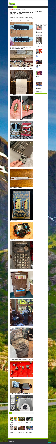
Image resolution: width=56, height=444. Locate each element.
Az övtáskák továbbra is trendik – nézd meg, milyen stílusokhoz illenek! (20, 9)
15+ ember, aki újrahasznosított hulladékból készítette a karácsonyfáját (21, 432)
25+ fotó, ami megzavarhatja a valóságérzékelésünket (29, 432)
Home (9, 7)
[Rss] (47, 0)
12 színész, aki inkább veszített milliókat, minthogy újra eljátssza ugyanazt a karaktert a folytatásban (13, 423)
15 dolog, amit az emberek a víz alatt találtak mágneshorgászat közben (21, 422)
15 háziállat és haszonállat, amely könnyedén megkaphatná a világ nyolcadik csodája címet (13, 432)
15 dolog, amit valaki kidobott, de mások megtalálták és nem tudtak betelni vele (29, 422)
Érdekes (15, 14)
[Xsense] (13, 4)
